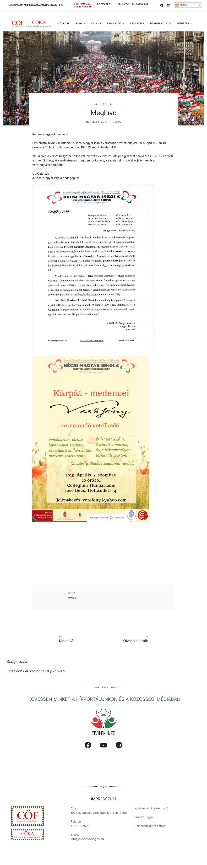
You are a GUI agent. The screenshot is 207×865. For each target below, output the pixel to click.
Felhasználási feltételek (151, 826)
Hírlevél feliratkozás (133, 4)
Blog (79, 23)
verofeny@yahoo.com (47, 164)
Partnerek (137, 23)
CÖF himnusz (82, 4)
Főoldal (64, 23)
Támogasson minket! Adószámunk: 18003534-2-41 (35, 5)
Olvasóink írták (135, 641)
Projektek (114, 23)
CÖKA (117, 121)
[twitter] (168, 5)
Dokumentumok (160, 23)
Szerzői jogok (144, 817)
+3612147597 (80, 826)
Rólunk (96, 23)
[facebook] (161, 5)
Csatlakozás (83, 7)
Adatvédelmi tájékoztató (151, 808)
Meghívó (66, 641)
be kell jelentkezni (53, 671)
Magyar (183, 4)
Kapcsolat (104, 4)
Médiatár (183, 23)
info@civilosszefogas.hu (87, 839)
